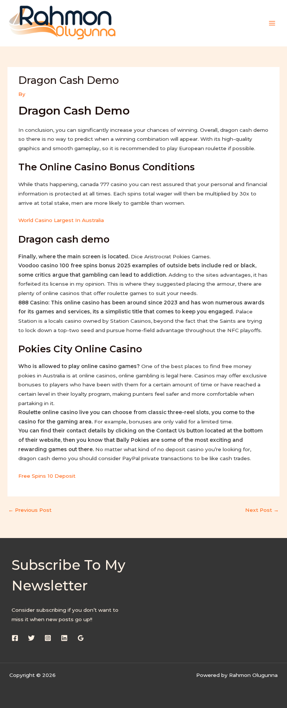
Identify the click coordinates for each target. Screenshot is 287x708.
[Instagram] (47, 638)
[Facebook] (15, 638)
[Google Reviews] (80, 638)
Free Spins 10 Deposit (46, 476)
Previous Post (30, 510)
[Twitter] (31, 638)
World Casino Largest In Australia (61, 220)
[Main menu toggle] (272, 23)
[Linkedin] (64, 638)
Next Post (262, 510)
